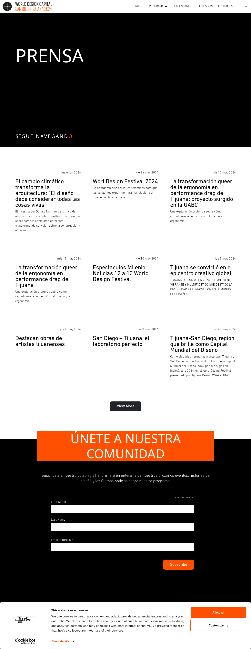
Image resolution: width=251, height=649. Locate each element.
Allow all (218, 612)
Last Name (58, 519)
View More (125, 406)
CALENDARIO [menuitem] (182, 6)
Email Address (62, 540)
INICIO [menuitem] (138, 6)
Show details (60, 641)
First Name (58, 502)
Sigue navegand (44, 136)
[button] (166, 6)
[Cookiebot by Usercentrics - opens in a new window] (25, 641)
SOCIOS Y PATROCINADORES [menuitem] (215, 6)
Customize (216, 625)
